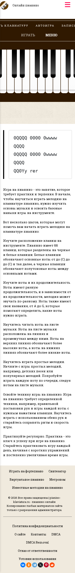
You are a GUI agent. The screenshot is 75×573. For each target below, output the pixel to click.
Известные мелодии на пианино (37, 488)
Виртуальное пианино (27, 479)
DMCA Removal (37, 542)
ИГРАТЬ (28, 35)
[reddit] (52, 564)
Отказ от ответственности (37, 551)
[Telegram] (34, 564)
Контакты (38, 534)
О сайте (20, 534)
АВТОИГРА (45, 25)
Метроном (57, 479)
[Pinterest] (46, 564)
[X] (40, 564)
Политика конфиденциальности (37, 526)
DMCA (55, 534)
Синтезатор (57, 471)
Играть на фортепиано (26, 471)
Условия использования (37, 559)
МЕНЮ (51, 35)
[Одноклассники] (28, 564)
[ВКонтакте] (22, 564)
